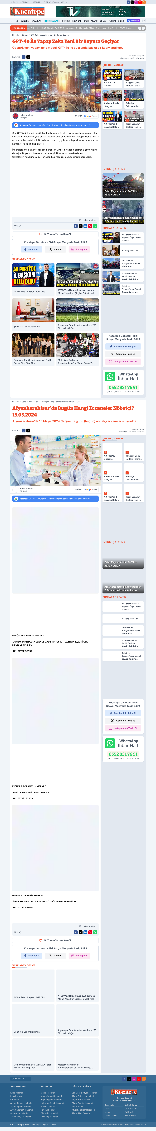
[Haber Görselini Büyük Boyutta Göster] (55, 86)
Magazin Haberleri (49, 1113)
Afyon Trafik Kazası (81, 1099)
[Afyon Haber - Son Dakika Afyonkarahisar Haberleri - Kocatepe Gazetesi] (124, 1092)
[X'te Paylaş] (28, 57)
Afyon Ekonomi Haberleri (22, 1110)
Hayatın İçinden (48, 1106)
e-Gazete (14, 1099)
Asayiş (94, 21)
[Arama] (144, 20)
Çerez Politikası (131, 1108)
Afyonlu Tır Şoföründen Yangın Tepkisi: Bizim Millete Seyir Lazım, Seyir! (65, 28)
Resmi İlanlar (16, 1096)
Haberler (15, 35)
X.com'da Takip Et (125, 354)
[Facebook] (128, 2)
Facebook (33, 249)
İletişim (36, 2)
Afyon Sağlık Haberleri (51, 1096)
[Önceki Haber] (139, 28)
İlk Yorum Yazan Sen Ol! (58, 234)
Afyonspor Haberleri (19, 1113)
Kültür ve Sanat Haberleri (52, 1103)
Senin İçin (135, 21)
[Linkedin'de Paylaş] (85, 226)
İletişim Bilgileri (130, 1115)
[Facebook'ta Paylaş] (23, 57)
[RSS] (144, 2)
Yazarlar (36, 21)
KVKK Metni (129, 1112)
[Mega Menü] (12, 21)
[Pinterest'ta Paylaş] (90, 226)
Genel (103, 21)
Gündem (25, 21)
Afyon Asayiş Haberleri (20, 1116)
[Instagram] (136, 2)
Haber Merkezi (26, 116)
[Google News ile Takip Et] (91, 116)
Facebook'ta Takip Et (125, 346)
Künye (15, 2)
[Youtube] (140, 2)
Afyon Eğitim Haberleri (51, 1099)
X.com (57, 249)
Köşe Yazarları (17, 1093)
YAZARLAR (19, 1079)
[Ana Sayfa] (17, 21)
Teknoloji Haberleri (49, 1116)
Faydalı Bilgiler (47, 1110)
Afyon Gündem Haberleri (21, 1103)
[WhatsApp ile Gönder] (95, 226)
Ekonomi (76, 21)
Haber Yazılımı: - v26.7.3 (123, 1125)
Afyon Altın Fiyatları (81, 1113)
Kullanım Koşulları (111, 1115)
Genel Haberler (48, 1093)
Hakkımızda (109, 1105)
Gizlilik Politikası (131, 1105)
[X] (132, 2)
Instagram (81, 249)
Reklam (25, 2)
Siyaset (66, 21)
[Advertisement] (55, 180)
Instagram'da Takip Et (125, 361)
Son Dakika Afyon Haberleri (84, 1093)
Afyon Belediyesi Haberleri (84, 1096)
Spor (86, 21)
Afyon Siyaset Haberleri (21, 1106)
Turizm (112, 21)
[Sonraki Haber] (143, 28)
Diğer (121, 21)
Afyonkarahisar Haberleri (83, 1110)
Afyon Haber (77, 1106)
